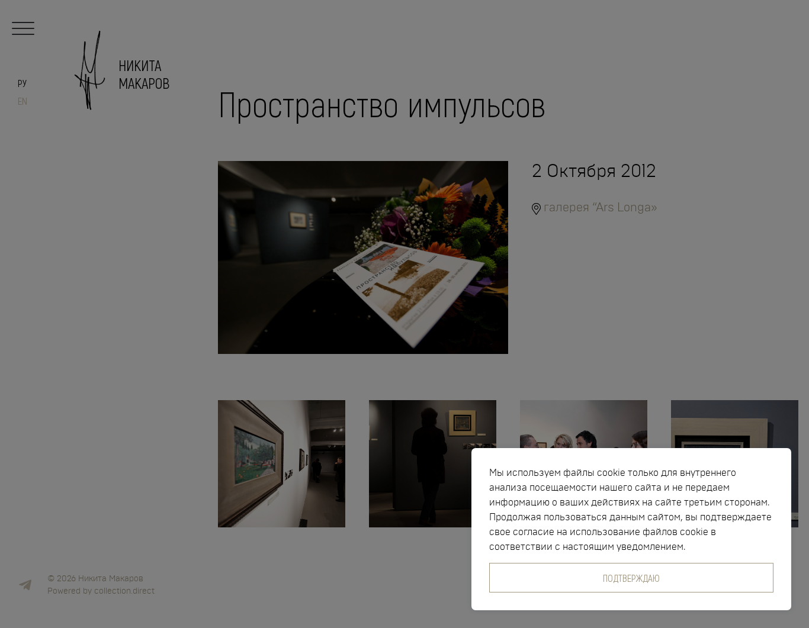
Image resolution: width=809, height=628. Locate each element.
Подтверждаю (631, 578)
